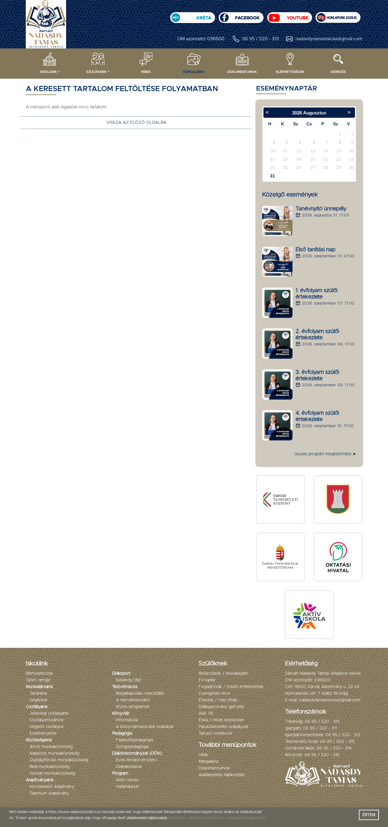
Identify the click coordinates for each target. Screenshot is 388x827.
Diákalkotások (129, 767)
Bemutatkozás (39, 673)
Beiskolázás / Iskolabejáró (223, 673)
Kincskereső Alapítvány (51, 787)
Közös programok (132, 707)
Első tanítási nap (316, 249)
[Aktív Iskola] (309, 614)
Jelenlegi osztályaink (49, 713)
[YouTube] (289, 15)
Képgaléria (194, 72)
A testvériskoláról (133, 700)
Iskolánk (48, 72)
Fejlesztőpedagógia (134, 740)
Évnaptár (207, 680)
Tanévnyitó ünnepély (321, 209)
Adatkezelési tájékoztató (222, 775)
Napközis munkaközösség (54, 753)
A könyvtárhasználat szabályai (144, 727)
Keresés (338, 72)
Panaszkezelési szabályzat (223, 727)
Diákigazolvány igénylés (221, 707)
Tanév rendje (38, 680)
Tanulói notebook (215, 733)
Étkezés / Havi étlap (218, 700)
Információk (127, 720)
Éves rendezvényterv (136, 760)
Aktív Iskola (127, 780)
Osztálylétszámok (46, 720)
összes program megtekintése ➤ (325, 454)
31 (272, 175)
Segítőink (38, 700)
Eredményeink (43, 733)
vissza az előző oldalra (136, 122)
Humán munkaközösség (52, 773)
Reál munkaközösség (49, 767)
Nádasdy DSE (129, 680)
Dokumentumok (242, 72)
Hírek (146, 72)
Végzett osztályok (46, 727)
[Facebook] (241, 15)
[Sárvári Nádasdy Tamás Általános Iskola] (338, 15)
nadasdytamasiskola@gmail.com (329, 39)
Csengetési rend (214, 693)
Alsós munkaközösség (50, 747)
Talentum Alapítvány (49, 793)
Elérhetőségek (290, 72)
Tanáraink (38, 693)
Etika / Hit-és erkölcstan (221, 720)
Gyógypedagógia (132, 747)
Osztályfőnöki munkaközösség (58, 760)
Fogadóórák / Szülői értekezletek (231, 687)
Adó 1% (206, 713)
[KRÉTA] (192, 15)
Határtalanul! (127, 787)
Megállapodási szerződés (140, 693)
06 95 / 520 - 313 (260, 39)
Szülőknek (96, 72)
